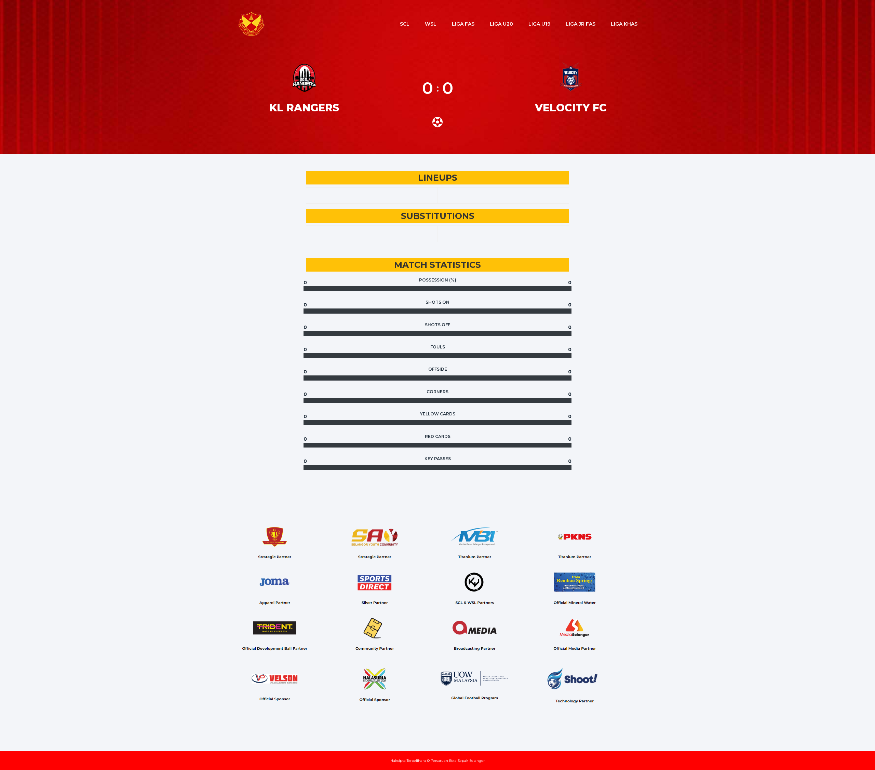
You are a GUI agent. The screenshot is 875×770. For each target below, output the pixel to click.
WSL (430, 24)
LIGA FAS (463, 24)
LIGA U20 (501, 24)
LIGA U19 (539, 24)
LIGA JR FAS (580, 24)
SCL (404, 24)
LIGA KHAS (624, 24)
